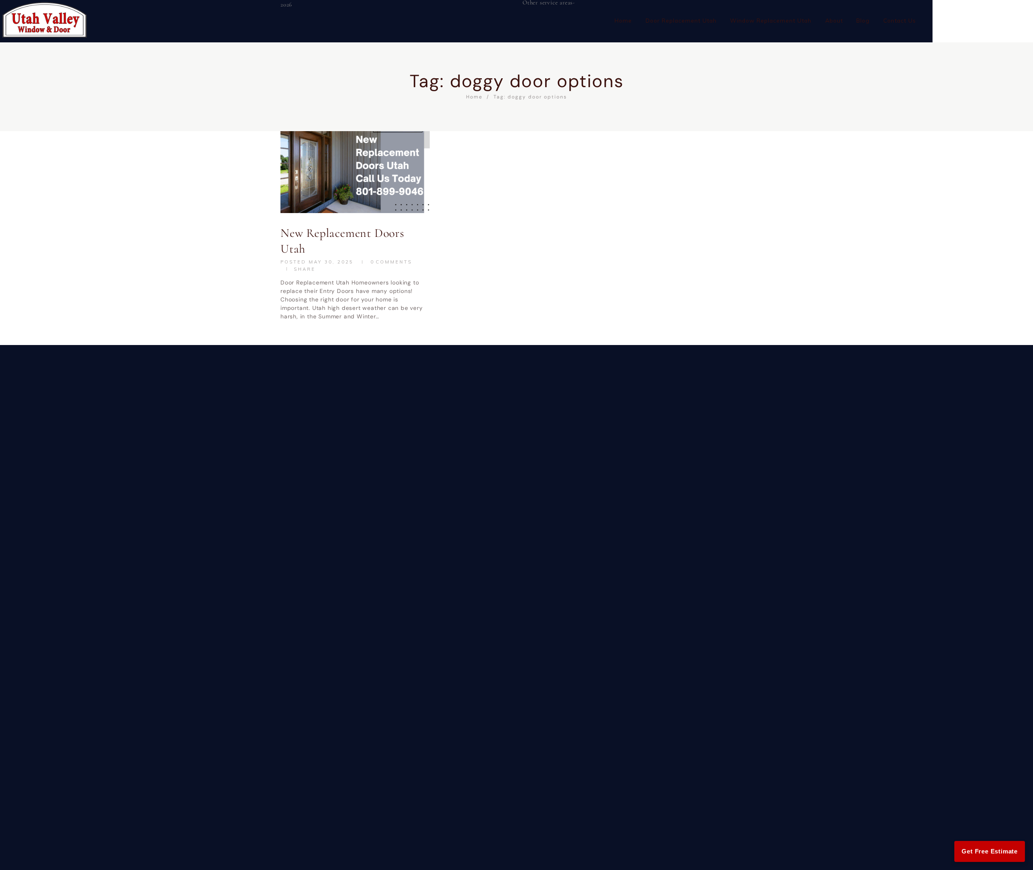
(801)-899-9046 (983, 13)
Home (474, 97)
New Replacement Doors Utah (342, 241)
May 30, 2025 (331, 262)
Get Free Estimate (990, 851)
